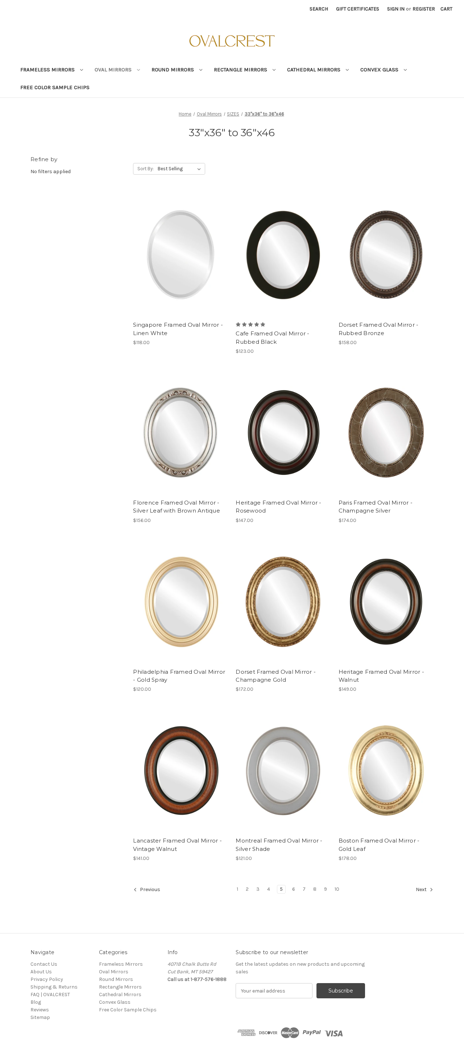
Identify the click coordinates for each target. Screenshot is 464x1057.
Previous (149, 889)
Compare (178, 248)
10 (337, 889)
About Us (41, 972)
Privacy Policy (46, 979)
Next (422, 889)
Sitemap (40, 1017)
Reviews (39, 1010)
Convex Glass (380, 69)
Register (424, 9)
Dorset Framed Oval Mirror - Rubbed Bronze (379, 329)
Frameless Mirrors (48, 69)
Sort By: (145, 168)
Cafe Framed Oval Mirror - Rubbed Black (272, 337)
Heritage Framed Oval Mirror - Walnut (381, 676)
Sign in (396, 9)
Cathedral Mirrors (314, 69)
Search (319, 9)
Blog (35, 1002)
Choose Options (180, 261)
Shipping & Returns (54, 987)
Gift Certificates (357, 9)
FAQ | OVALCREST (50, 994)
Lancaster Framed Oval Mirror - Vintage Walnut (177, 844)
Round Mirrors (173, 69)
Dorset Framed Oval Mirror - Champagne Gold (276, 676)
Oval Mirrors (114, 69)
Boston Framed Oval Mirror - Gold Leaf (379, 844)
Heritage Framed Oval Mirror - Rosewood (278, 506)
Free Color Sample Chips (55, 87)
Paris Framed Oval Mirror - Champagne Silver (376, 506)
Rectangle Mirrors (241, 69)
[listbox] (181, 168)
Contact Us (43, 964)
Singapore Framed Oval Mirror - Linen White (178, 329)
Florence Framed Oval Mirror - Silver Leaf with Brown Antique (176, 506)
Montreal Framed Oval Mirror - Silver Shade (279, 844)
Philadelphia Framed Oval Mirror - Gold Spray (179, 676)
